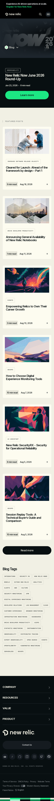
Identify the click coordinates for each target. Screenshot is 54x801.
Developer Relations (13, 605)
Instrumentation (34, 628)
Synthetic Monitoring (13, 628)
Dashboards (36, 617)
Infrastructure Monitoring (15, 617)
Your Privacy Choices (11, 786)
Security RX (25, 576)
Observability (13, 70)
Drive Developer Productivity (17, 622)
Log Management (32, 605)
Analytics (37, 582)
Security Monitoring (13, 594)
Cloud (46, 605)
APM (27, 594)
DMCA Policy (23, 781)
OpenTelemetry (10, 646)
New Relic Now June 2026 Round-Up (24, 77)
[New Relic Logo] (13, 14)
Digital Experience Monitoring (17, 599)
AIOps (36, 622)
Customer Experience (13, 611)
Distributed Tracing (29, 634)
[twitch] (42, 756)
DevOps (20, 651)
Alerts (7, 588)
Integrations (9, 576)
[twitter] (12, 756)
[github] (20, 756)
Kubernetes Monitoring (30, 646)
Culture (24, 588)
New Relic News (40, 576)
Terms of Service (10, 781)
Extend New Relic (21, 582)
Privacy (33, 781)
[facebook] (49, 756)
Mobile (7, 582)
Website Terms (44, 781)
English (21, 790)
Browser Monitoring (34, 611)
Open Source (32, 640)
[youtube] (5, 756)
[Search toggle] (40, 14)
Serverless (9, 651)
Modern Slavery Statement (37, 786)
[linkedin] (27, 756)
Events (44, 640)
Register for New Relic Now (18, 6)
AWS (15, 588)
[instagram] (34, 756)
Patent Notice (8, 790)
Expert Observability (13, 640)
